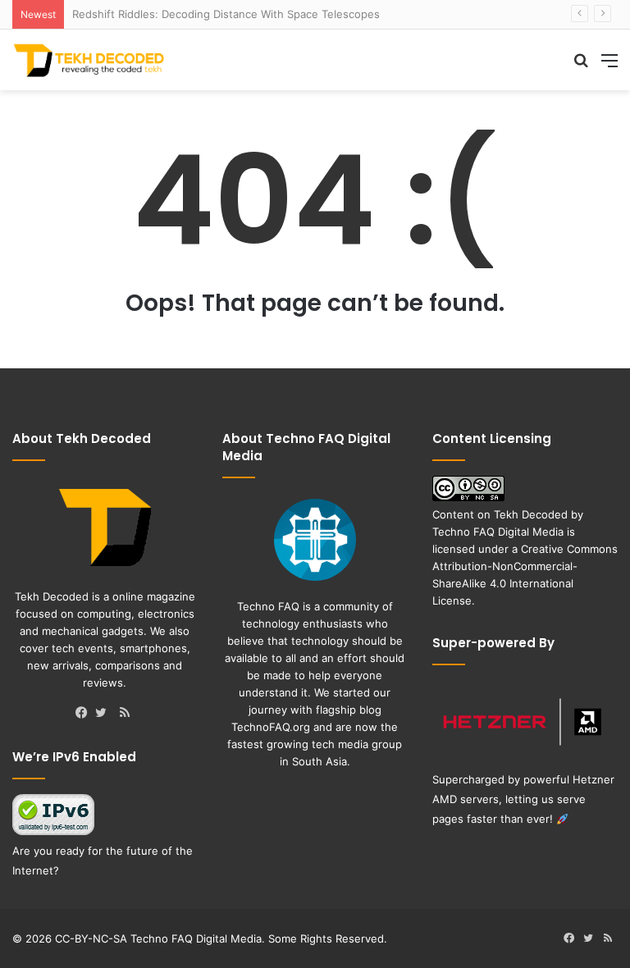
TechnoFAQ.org (270, 726)
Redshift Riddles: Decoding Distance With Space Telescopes (226, 14)
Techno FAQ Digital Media (498, 531)
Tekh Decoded (531, 514)
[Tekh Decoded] (90, 60)
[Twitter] (105, 714)
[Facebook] (85, 714)
